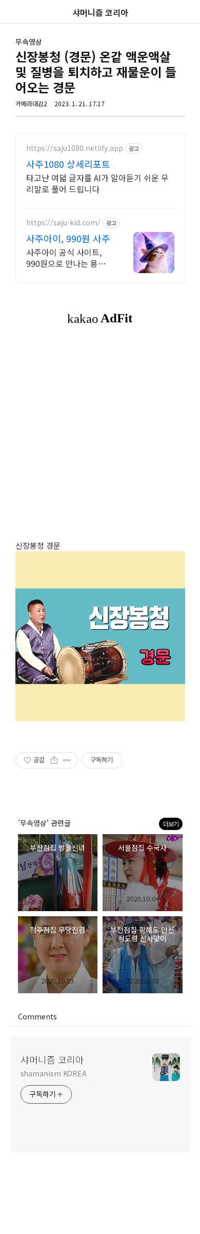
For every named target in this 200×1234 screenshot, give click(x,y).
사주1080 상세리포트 (68, 164)
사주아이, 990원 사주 (68, 238)
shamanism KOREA (54, 1073)
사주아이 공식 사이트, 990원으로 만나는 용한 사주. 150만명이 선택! (66, 257)
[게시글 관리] (67, 760)
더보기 (170, 823)
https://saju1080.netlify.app (74, 148)
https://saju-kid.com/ (63, 222)
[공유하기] (54, 760)
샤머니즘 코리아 (52, 1059)
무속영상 (28, 41)
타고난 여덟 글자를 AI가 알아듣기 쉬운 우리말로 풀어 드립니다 (97, 183)
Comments (37, 1016)
